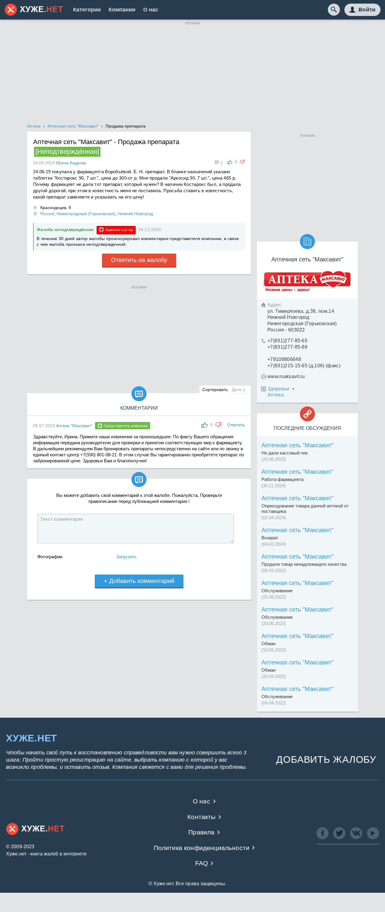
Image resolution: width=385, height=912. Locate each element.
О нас (150, 10)
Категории (87, 10)
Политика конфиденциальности (202, 847)
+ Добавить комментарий (139, 581)
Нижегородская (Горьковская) (86, 213)
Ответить (236, 424)
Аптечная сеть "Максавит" (297, 445)
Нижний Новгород (135, 213)
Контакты (201, 816)
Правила (201, 832)
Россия (47, 213)
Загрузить (126, 556)
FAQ (201, 863)
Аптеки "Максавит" (74, 425)
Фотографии (49, 556)
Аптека (275, 394)
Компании (122, 10)
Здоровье (278, 388)
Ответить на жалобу (139, 260)
